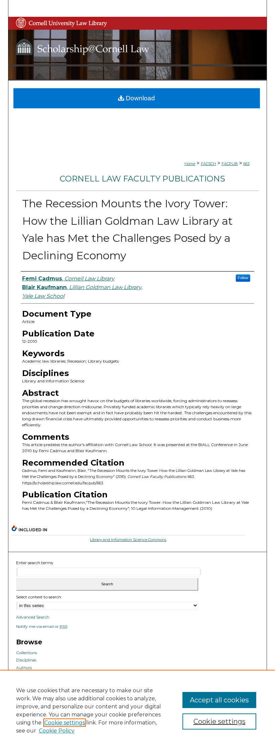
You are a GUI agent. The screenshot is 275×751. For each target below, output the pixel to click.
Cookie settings (64, 722)
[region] (137, 710)
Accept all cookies (219, 700)
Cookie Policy (56, 731)
